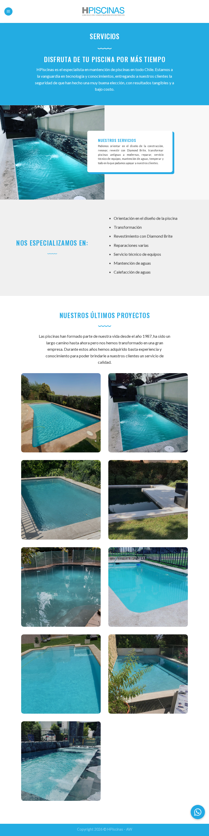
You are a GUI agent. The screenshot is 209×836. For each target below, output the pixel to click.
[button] (198, 812)
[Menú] (8, 11)
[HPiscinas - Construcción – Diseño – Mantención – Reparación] (104, 11)
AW (129, 829)
